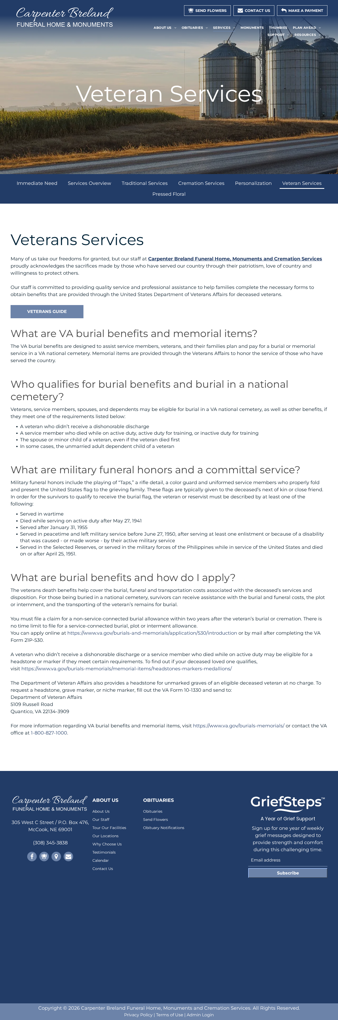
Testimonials (104, 852)
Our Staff (100, 819)
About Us (101, 811)
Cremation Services (201, 183)
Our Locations (105, 836)
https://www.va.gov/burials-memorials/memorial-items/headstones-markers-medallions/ (126, 669)
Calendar (100, 860)
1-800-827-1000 (49, 733)
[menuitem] (165, 27)
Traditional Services (145, 183)
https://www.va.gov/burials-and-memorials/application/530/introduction (152, 633)
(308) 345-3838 (50, 843)
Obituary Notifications (163, 827)
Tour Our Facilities (109, 827)
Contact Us (102, 868)
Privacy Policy (138, 1014)
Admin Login (200, 1014)
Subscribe (288, 873)
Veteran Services (302, 183)
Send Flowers (155, 819)
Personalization (253, 183)
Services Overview (89, 183)
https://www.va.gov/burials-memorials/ (238, 726)
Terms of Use (169, 1014)
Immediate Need (37, 183)
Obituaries (152, 811)
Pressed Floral (169, 194)
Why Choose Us (107, 844)
